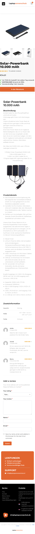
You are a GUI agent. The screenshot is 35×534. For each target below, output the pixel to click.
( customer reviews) (15, 71)
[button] (3, 3)
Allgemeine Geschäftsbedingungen (9, 499)
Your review (8, 399)
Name (5, 417)
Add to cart (17, 89)
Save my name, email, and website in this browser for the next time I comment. (18, 436)
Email (5, 426)
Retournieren (6, 496)
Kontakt (4, 494)
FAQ (3, 492)
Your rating (7, 391)
